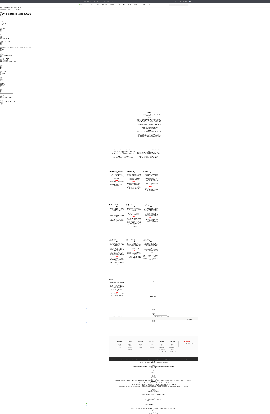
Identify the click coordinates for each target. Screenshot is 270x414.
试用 (129, 4)
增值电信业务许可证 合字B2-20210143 (188, 359)
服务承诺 (173, 344)
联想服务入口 (162, 347)
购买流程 (119, 344)
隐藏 (153, 370)
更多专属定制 (2, 73)
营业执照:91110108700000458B (173, 359)
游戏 (119, 4)
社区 (181, 1)
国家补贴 (112, 4)
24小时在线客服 (162, 345)
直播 (124, 4)
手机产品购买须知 (172, 347)
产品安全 (136, 359)
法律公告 (126, 359)
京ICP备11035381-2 (149, 359)
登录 (187, 1)
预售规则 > (2, 42)
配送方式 (130, 344)
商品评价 (119, 347)
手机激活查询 (151, 347)
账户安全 (173, 345)
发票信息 (151, 345)
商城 (85, 1)
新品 (92, 4)
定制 (98, 4)
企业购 (94, 1)
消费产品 (89, 1)
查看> (30, 47)
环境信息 (173, 349)
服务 (105, 1)
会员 (178, 1)
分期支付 (141, 344)
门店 (175, 1)
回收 (150, 4)
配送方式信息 (130, 345)
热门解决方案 (162, 349)
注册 (184, 1)
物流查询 (130, 349)
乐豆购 (135, 4)
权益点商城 (143, 4)
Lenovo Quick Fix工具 (162, 351)
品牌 (108, 1)
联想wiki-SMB (173, 351)
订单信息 (151, 344)
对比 (153, 371)
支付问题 (141, 347)
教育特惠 (104, 4)
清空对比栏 (153, 372)
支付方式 (141, 345)
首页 (1, 7)
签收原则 (130, 347)
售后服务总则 (162, 344)
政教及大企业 (99, 1)
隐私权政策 (131, 359)
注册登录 (119, 345)
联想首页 (80, 1)
